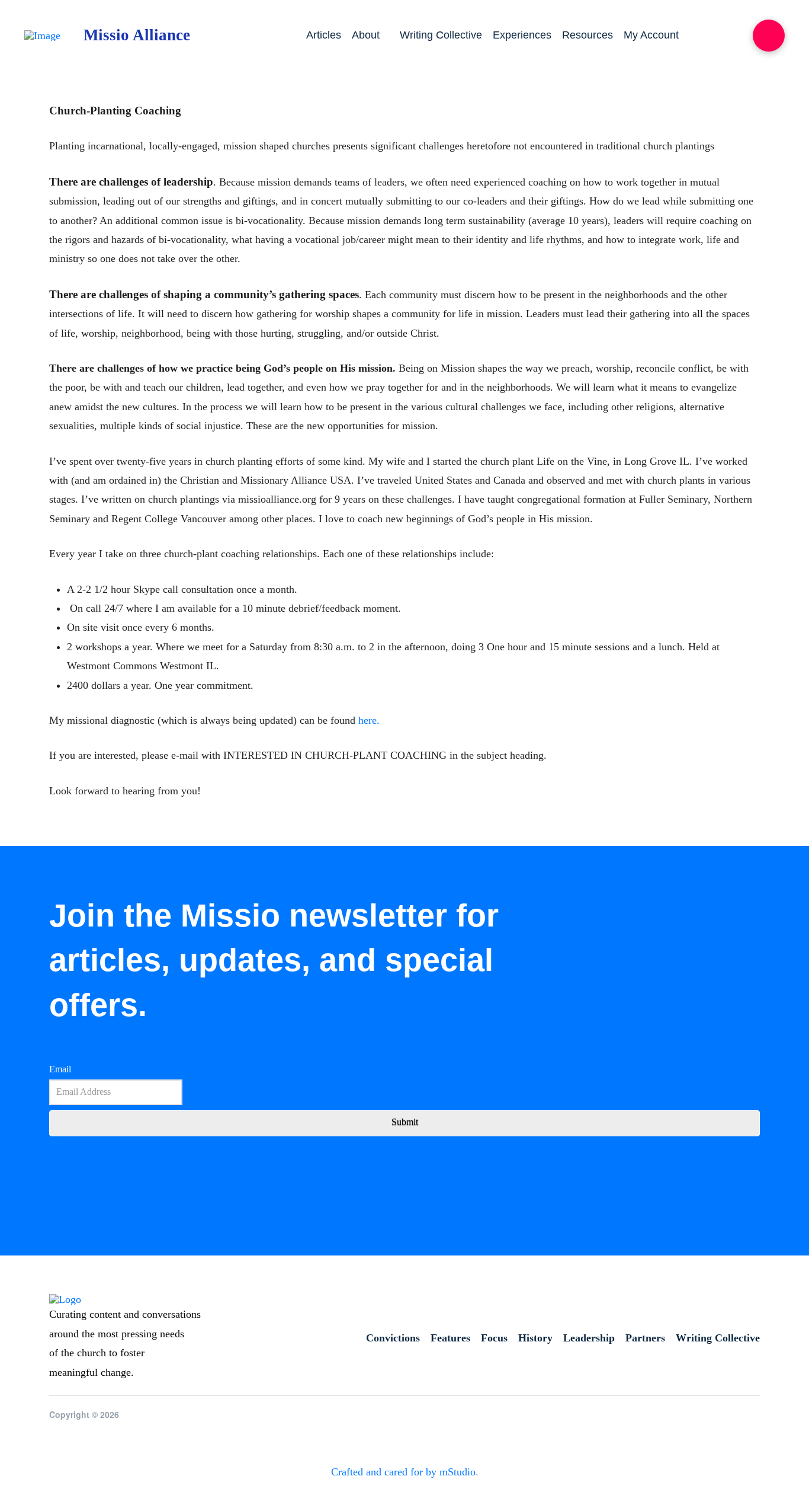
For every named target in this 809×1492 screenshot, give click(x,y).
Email (60, 1069)
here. (367, 720)
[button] (769, 36)
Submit (404, 1122)
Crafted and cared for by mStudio (403, 1472)
